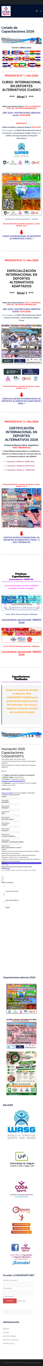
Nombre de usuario (10, 1280)
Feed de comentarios (11, 1340)
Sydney (38, 1363)
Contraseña (7, 1288)
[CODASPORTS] (6, 11)
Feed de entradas (9, 1336)
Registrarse (21, 1301)
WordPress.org (8, 1343)
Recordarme (9, 1296)
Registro (6, 1329)
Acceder (6, 1332)
